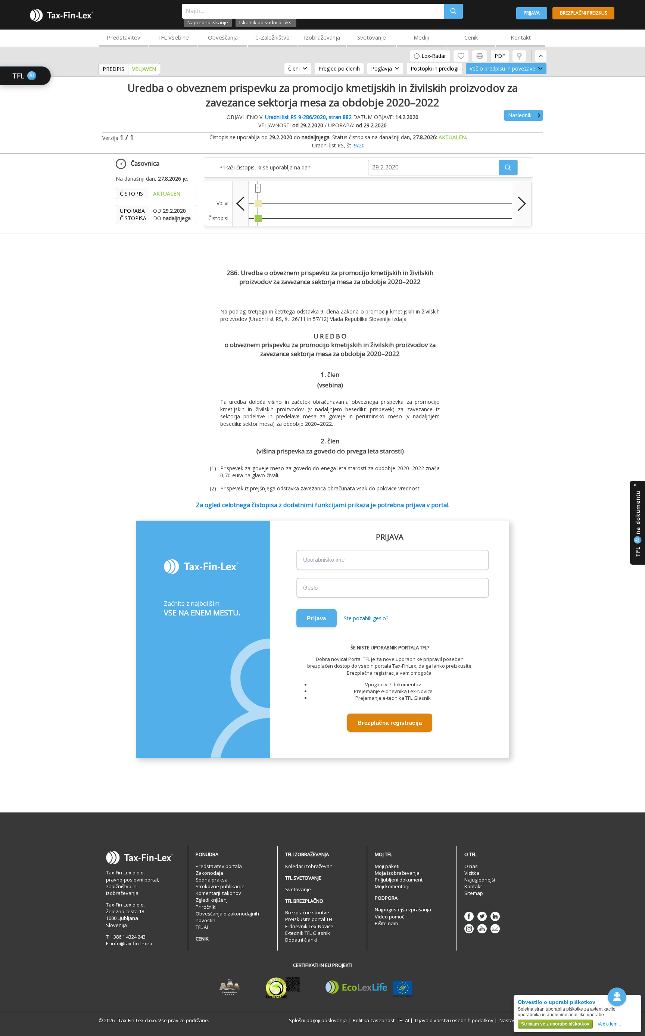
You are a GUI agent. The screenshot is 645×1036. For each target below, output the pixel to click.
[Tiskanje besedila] (479, 56)
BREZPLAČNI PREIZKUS (583, 13)
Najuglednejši (479, 879)
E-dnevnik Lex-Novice (309, 926)
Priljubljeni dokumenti (399, 879)
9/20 (359, 145)
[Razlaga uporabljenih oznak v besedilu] (519, 56)
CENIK (202, 938)
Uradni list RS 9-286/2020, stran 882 (308, 117)
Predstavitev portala (219, 866)
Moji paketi (387, 866)
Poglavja (381, 68)
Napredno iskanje (207, 22)
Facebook (469, 916)
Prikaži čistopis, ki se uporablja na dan (265, 167)
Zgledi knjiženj (212, 899)
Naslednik (520, 115)
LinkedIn (495, 916)
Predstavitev (123, 37)
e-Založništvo (272, 37)
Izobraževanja (322, 37)
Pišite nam (386, 923)
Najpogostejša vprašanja (403, 909)
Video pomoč (389, 916)
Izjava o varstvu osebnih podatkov (454, 1020)
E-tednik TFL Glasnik (307, 933)
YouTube (482, 928)
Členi (294, 68)
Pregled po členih (339, 68)
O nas (471, 866)
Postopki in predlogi (434, 68)
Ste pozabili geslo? (366, 618)
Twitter (482, 916)
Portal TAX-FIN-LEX (61, 15)
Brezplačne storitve (307, 912)
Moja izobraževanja (397, 873)
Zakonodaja (209, 873)
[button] (508, 167)
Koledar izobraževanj (309, 866)
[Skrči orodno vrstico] (540, 56)
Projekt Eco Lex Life (369, 987)
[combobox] (313, 11)
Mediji (421, 37)
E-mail (495, 928)
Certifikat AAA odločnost (230, 987)
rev (240, 203)
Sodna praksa (212, 879)
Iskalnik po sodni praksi (266, 22)
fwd (521, 203)
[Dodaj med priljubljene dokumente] (461, 56)
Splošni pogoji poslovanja (318, 1020)
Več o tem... (609, 1024)
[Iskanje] (453, 11)
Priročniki (206, 907)
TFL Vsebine (173, 37)
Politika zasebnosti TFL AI (381, 1020)
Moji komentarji (392, 886)
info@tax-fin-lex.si (131, 943)
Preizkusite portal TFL (309, 919)
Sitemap (473, 893)
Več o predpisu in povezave (502, 68)
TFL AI (202, 927)
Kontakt (521, 37)
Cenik (471, 37)
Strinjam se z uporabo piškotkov (555, 1024)
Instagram (469, 928)
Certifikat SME (283, 987)
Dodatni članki (301, 939)
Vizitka (471, 873)
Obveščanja (223, 37)
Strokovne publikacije (220, 886)
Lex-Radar (433, 55)
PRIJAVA (532, 13)
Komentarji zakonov (218, 893)
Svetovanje (371, 37)
